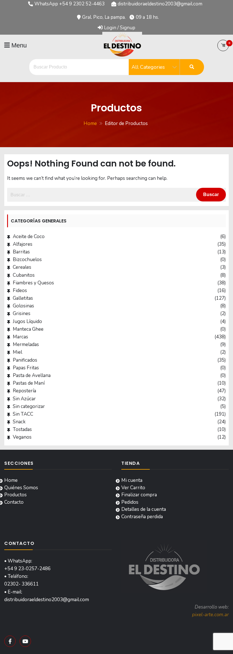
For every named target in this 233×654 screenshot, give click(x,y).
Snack (19, 421)
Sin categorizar (29, 406)
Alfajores (22, 244)
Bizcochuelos (27, 259)
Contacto (14, 502)
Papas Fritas (26, 368)
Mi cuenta (131, 480)
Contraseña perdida (142, 516)
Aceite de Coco (29, 236)
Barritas (21, 252)
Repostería (24, 391)
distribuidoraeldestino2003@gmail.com (160, 4)
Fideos (20, 290)
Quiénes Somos (21, 487)
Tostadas (22, 429)
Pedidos (129, 502)
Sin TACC (23, 414)
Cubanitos (24, 275)
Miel (17, 352)
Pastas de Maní (29, 383)
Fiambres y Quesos (33, 283)
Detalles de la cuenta (143, 509)
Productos (15, 494)
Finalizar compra (139, 494)
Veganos (22, 437)
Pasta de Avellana (32, 375)
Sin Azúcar (24, 398)
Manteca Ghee (28, 329)
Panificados (25, 360)
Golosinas (23, 306)
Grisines (21, 313)
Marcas (20, 337)
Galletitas (23, 298)
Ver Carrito (133, 487)
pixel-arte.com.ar (210, 614)
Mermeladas (26, 344)
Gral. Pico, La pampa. (104, 17)
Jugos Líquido (27, 321)
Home (11, 480)
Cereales (22, 267)
